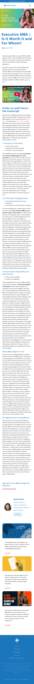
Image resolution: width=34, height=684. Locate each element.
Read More (7, 553)
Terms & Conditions (24, 679)
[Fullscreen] (30, 101)
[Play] (5, 101)
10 (3, 100)
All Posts (17, 514)
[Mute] (25, 101)
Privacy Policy (8, 679)
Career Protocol (20, 121)
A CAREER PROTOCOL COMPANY (17, 1)
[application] (17, 94)
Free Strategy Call (9, 489)
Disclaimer (15, 679)
